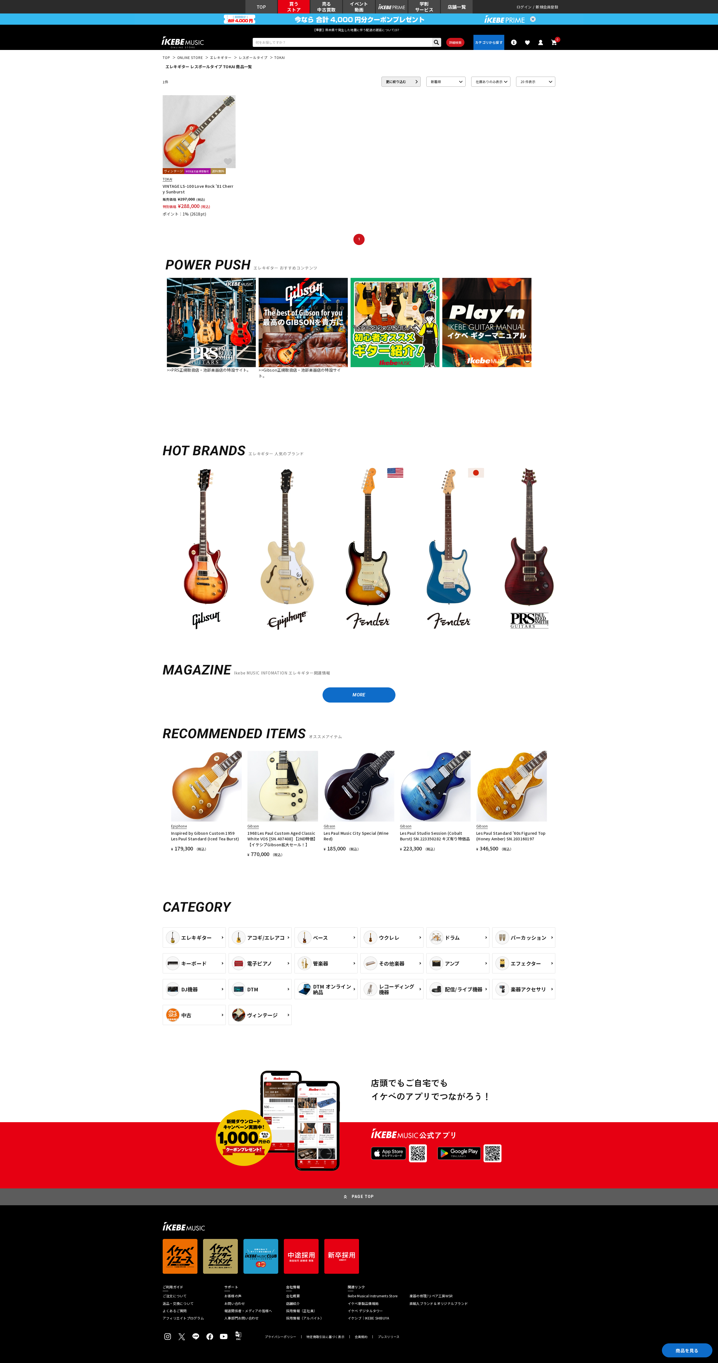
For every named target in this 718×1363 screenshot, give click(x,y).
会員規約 (361, 1336)
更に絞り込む (396, 81)
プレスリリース (389, 1336)
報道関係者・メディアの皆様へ (248, 1311)
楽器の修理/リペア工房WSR (431, 1296)
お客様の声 (232, 1296)
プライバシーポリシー (280, 1336)
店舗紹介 (293, 1303)
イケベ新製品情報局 (363, 1303)
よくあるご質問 (175, 1311)
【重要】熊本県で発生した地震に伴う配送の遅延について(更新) (359, 30)
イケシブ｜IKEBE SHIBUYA (368, 1318)
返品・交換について (178, 1303)
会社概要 (293, 1296)
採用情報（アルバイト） (305, 1318)
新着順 (436, 81)
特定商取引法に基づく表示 (325, 1336)
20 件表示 (528, 81)
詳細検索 (455, 42)
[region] (359, 552)
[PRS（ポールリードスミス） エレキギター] (529, 550)
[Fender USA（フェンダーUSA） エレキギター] (368, 550)
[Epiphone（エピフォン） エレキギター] (287, 550)
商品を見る (687, 1350)
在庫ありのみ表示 (489, 81)
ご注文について (175, 1296)
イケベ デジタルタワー (365, 1311)
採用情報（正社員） (301, 1311)
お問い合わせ (234, 1303)
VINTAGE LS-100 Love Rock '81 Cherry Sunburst (198, 189)
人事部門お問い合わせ (241, 1318)
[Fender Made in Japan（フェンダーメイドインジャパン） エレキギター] (448, 550)
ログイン (524, 7)
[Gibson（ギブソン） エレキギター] (206, 550)
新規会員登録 (547, 7)
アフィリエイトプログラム (183, 1318)
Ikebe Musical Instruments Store (372, 1296)
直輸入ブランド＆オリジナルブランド (438, 1303)
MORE (359, 694)
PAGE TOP (363, 1196)
